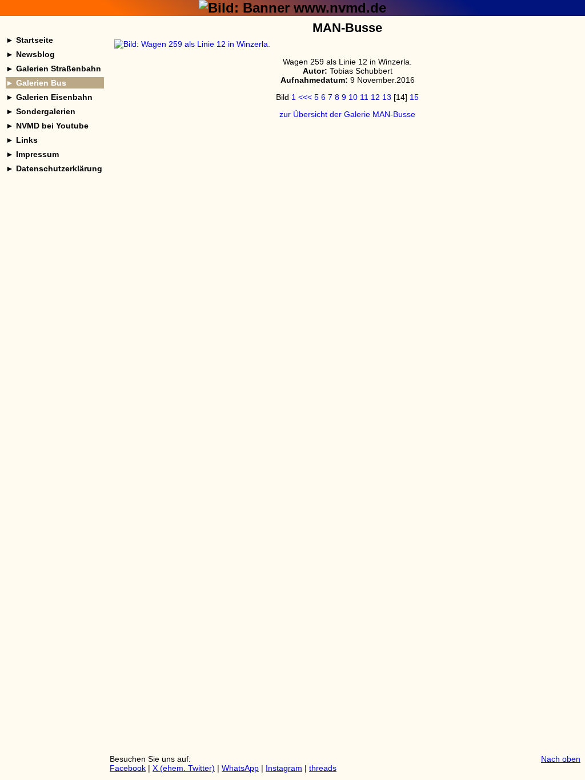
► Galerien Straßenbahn (53, 68)
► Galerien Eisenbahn (49, 97)
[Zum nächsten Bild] (192, 44)
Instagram (284, 768)
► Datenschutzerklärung (54, 168)
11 (364, 97)
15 (414, 97)
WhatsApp (240, 768)
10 (353, 97)
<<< (305, 97)
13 (386, 97)
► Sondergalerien (40, 111)
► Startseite (29, 40)
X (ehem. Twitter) (184, 768)
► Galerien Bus (36, 82)
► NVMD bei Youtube (47, 125)
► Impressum (32, 154)
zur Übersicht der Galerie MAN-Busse (347, 114)
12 (375, 97)
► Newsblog (30, 54)
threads (322, 768)
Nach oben (560, 758)
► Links (22, 139)
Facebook (128, 768)
